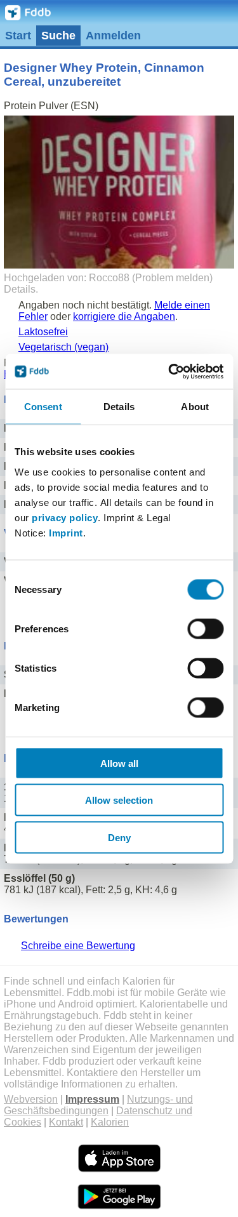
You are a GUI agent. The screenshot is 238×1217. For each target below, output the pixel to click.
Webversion (31, 1099)
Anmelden (113, 35)
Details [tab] (119, 406)
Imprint (66, 532)
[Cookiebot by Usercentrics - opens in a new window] (169, 371)
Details (20, 289)
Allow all (119, 762)
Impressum (92, 1099)
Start (18, 35)
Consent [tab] (43, 406)
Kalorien (110, 1122)
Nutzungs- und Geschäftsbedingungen (98, 1105)
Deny (119, 837)
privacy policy (65, 517)
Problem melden (172, 277)
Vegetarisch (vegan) (63, 347)
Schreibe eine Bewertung (78, 945)
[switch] (205, 628)
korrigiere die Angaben (124, 316)
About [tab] (195, 406)
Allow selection (119, 800)
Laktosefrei (43, 331)
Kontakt (66, 1122)
